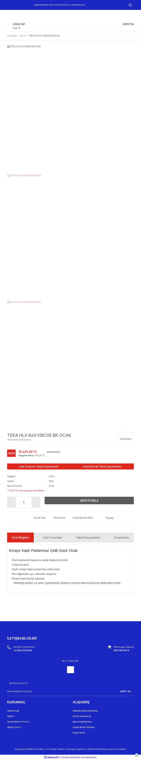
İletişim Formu (14, 727)
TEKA (51, 481)
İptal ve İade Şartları (82, 721)
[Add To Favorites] (80, 518)
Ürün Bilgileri (20, 537)
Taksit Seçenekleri (88, 537)
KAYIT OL (125, 691)
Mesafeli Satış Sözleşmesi (85, 710)
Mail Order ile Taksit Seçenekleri (38, 466)
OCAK (51, 476)
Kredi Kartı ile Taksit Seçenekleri (102, 466)
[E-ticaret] (70, 757)
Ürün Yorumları (52, 537)
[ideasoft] (51, 757)
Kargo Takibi (79, 732)
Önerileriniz (121, 537)
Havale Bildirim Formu (18, 721)
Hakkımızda (13, 710)
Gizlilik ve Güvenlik (82, 716)
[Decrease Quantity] (11, 502)
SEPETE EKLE (89, 501)
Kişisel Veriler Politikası (84, 727)
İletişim (10, 716)
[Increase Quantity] (36, 502)
